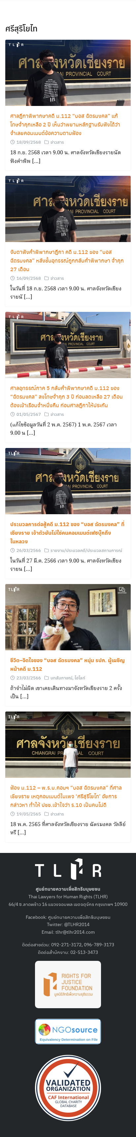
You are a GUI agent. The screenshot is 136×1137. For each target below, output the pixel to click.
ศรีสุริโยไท (21, 28)
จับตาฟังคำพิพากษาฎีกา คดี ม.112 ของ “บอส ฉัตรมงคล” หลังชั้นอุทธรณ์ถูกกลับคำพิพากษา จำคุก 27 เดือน (67, 260)
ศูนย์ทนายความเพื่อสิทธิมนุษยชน (79, 917)
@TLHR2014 (76, 924)
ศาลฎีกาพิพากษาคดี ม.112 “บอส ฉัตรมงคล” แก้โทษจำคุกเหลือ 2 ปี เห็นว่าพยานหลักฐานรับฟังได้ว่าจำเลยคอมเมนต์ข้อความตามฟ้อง (65, 124)
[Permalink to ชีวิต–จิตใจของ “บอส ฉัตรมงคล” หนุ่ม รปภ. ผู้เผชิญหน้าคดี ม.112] (68, 616)
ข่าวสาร (57, 142)
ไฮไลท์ (80, 677)
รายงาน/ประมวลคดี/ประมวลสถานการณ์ (86, 550)
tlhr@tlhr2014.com (75, 931)
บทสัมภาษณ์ (61, 677)
